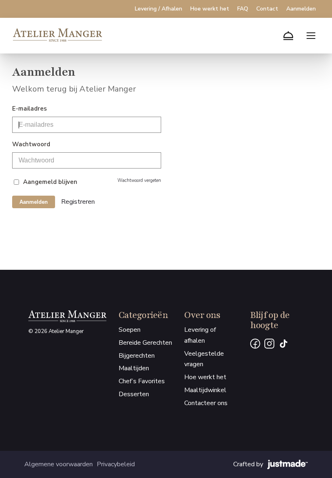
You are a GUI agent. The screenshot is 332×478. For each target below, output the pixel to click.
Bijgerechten (137, 355)
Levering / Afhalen (158, 9)
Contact (267, 9)
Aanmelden (301, 9)
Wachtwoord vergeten (139, 180)
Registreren (78, 201)
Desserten (134, 394)
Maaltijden (134, 368)
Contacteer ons (206, 403)
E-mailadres (29, 109)
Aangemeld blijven (50, 182)
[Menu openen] (311, 36)
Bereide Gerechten (145, 342)
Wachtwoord (31, 144)
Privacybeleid (116, 464)
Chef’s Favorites (142, 381)
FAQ (242, 9)
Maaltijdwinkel (205, 390)
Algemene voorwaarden (58, 464)
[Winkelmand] (288, 36)
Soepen (129, 329)
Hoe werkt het (209, 9)
